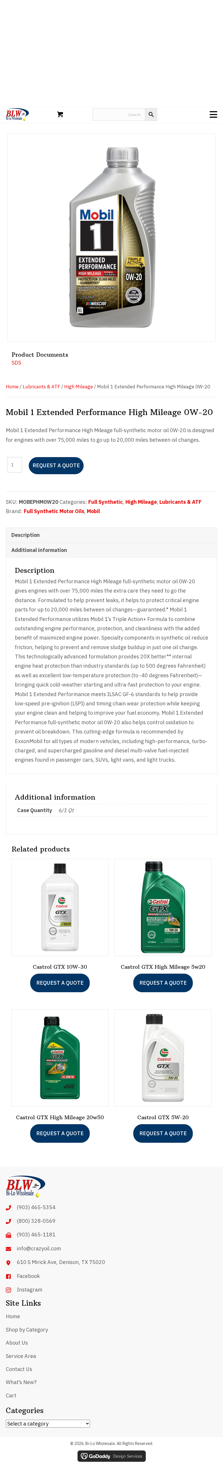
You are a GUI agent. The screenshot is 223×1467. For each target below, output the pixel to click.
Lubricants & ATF (41, 386)
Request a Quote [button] (60, 1133)
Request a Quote (56, 465)
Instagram (29, 1289)
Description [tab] (25, 535)
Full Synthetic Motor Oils (54, 511)
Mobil (93, 511)
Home (12, 386)
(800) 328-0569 (36, 1221)
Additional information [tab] (39, 550)
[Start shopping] (61, 115)
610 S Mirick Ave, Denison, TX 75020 (61, 1262)
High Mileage (78, 386)
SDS (16, 362)
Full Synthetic (105, 502)
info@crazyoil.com (39, 1248)
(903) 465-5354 (36, 1207)
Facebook (28, 1276)
